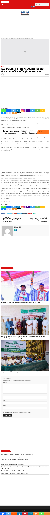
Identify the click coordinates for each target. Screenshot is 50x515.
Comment (5, 382)
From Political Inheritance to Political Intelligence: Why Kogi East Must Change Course (19, 457)
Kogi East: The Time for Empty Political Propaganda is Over (13, 461)
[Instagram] (23, 110)
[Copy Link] (42, 110)
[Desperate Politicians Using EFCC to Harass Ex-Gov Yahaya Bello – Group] (25, 355)
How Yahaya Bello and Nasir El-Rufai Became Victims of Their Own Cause (22, 302)
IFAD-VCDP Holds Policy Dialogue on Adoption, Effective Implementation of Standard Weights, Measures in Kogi (23, 337)
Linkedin (19, 213)
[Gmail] (8, 113)
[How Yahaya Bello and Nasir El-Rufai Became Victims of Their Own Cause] (25, 286)
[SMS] (37, 110)
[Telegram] (32, 110)
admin (7, 73)
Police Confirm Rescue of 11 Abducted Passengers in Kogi (13, 464)
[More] (14, 113)
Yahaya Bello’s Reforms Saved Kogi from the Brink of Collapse (14, 459)
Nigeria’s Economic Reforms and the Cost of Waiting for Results (14, 473)
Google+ (14, 213)
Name (4, 395)
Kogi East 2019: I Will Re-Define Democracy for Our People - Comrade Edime (12, 219)
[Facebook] (8, 110)
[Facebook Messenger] (3, 113)
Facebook (4, 213)
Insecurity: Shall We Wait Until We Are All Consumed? (12, 470)
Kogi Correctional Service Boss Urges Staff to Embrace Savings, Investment (17, 454)
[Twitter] (13, 110)
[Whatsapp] (3, 110)
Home (2, 38)
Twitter (9, 213)
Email (4, 400)
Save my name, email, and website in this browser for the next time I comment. (17, 412)
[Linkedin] (18, 110)
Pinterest (30, 213)
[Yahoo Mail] (28, 110)
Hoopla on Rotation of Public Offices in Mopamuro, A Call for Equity (38, 219)
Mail (35, 213)
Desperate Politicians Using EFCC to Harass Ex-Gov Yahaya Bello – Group (22, 372)
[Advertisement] (25, 27)
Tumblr (24, 213)
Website (4, 405)
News (5, 38)
